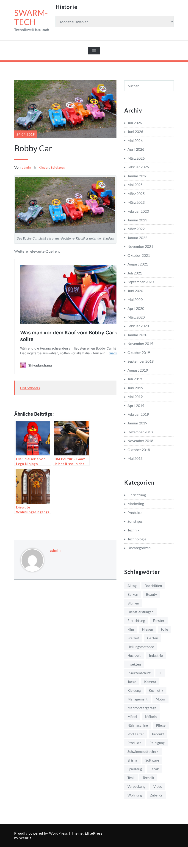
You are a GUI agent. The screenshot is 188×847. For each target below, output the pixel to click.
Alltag (132, 586)
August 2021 (137, 264)
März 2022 (136, 228)
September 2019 (140, 361)
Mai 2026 (135, 140)
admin (26, 167)
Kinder (44, 167)
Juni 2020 (135, 290)
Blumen (133, 603)
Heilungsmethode (140, 647)
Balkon (132, 594)
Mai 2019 (135, 396)
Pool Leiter (135, 734)
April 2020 (135, 308)
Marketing (135, 503)
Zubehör (156, 795)
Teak (131, 778)
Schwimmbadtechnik (142, 751)
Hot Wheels (30, 388)
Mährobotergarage (141, 708)
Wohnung (134, 795)
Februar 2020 (138, 326)
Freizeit (133, 638)
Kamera (150, 682)
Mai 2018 (135, 458)
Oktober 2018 (138, 449)
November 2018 (140, 440)
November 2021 (140, 246)
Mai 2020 (135, 299)
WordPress (58, 833)
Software (152, 760)
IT (160, 673)
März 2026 (136, 158)
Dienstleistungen (140, 612)
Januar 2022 (137, 237)
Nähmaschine (137, 725)
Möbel (132, 716)
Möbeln (151, 716)
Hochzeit (134, 655)
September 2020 (140, 282)
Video (157, 786)
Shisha (132, 760)
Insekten (134, 664)
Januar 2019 (137, 423)
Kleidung (134, 690)
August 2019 (137, 370)
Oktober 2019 (138, 352)
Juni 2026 (135, 131)
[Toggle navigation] (94, 50)
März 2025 (136, 193)
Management (137, 699)
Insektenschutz (139, 673)
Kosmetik (156, 690)
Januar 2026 (137, 176)
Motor (160, 699)
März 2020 (136, 317)
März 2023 (136, 202)
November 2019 (140, 343)
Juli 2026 (134, 123)
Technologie (136, 539)
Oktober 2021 (138, 255)
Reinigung (157, 743)
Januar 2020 (137, 335)
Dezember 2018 (140, 432)
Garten (152, 638)
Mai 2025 (135, 184)
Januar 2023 (137, 220)
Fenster (158, 620)
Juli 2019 (134, 379)
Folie (164, 629)
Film (130, 629)
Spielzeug (58, 167)
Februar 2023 (138, 211)
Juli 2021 (134, 273)
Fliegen (147, 629)
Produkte (134, 512)
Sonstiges (135, 521)
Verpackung (136, 786)
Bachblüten (153, 586)
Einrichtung (136, 495)
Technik (133, 530)
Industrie (156, 655)
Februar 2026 (138, 167)
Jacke (131, 682)
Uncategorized (139, 547)
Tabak (154, 769)
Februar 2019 (138, 414)
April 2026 (135, 149)
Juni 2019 (135, 388)
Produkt (158, 734)
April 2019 (135, 405)
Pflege (161, 725)
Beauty (151, 594)
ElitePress (94, 833)
